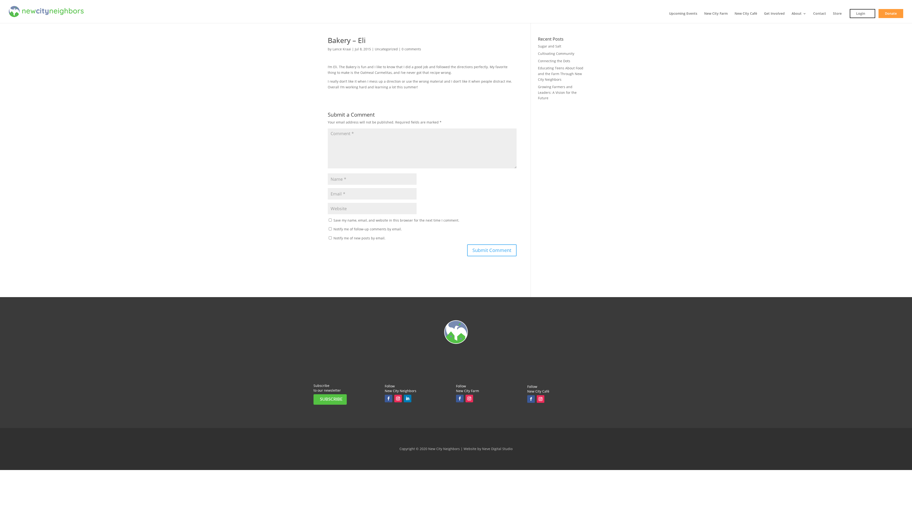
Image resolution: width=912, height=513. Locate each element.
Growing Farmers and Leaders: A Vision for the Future (557, 92)
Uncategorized (386, 49)
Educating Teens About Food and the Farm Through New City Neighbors (560, 74)
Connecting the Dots (554, 61)
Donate (891, 13)
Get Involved (774, 14)
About (797, 14)
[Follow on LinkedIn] (407, 398)
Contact (819, 14)
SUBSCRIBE (331, 399)
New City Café (746, 14)
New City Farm (716, 14)
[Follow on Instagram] (398, 398)
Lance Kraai (341, 49)
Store (837, 14)
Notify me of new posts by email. (359, 238)
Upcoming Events (683, 14)
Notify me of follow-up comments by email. (367, 229)
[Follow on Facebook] (388, 398)
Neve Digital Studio (497, 448)
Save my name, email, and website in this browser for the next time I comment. (396, 220)
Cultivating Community (556, 53)
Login (860, 13)
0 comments (411, 49)
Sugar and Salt (549, 46)
